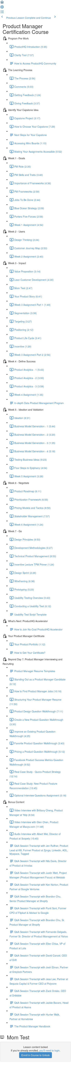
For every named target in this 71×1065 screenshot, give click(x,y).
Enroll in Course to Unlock (35, 1055)
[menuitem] (2, 8)
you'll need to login (49, 1050)
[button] (2, 3)
